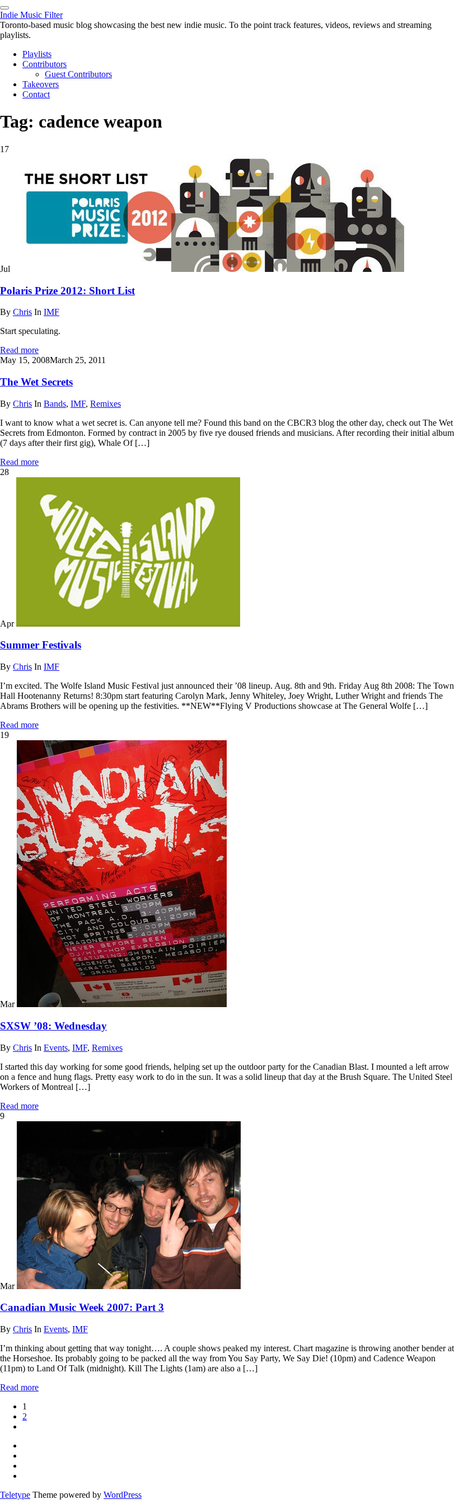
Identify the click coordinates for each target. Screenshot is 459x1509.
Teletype (15, 1494)
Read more (19, 350)
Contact (36, 94)
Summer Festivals (40, 645)
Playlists (36, 54)
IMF (51, 312)
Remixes (105, 403)
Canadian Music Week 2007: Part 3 (82, 1307)
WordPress (123, 1494)
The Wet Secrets (36, 382)
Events (56, 1047)
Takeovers (40, 84)
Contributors (44, 64)
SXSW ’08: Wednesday (53, 1026)
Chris (22, 312)
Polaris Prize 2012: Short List (67, 291)
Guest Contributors (78, 74)
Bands (55, 403)
